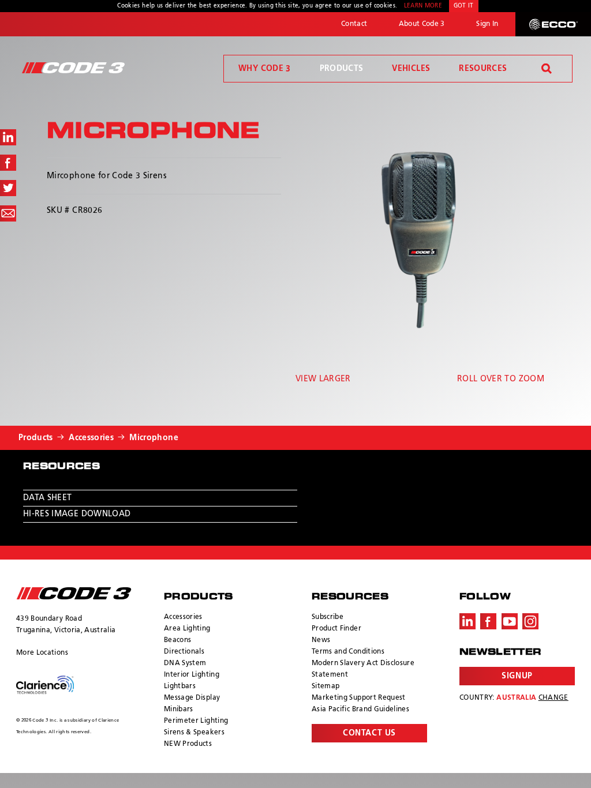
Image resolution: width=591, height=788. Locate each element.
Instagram (530, 621)
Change (553, 698)
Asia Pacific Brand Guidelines (360, 709)
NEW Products (188, 744)
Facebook (488, 621)
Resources (483, 69)
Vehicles (411, 69)
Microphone (153, 438)
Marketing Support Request (359, 698)
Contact (354, 24)
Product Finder (336, 628)
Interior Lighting (191, 674)
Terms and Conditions (348, 651)
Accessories (91, 438)
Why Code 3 (264, 69)
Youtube (510, 621)
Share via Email (8, 213)
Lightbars (180, 686)
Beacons (177, 640)
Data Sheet (47, 498)
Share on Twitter (8, 188)
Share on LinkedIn (8, 137)
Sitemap (325, 686)
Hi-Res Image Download (76, 514)
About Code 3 (422, 24)
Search (546, 68)
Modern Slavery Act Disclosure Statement (363, 669)
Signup (517, 676)
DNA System (185, 663)
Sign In (487, 24)
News (321, 640)
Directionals (184, 651)
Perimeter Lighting (196, 721)
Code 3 (73, 68)
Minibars (178, 709)
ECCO (553, 24)
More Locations (42, 653)
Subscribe (327, 617)
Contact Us (369, 733)
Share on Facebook (8, 163)
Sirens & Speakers (194, 732)
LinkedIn (467, 621)
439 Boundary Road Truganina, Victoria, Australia (66, 625)
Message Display (192, 698)
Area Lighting (187, 628)
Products (342, 69)
